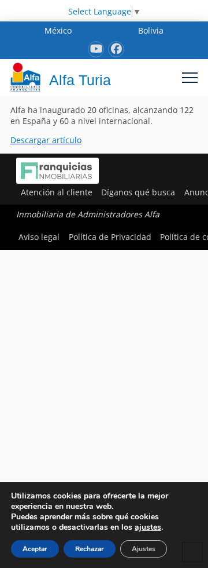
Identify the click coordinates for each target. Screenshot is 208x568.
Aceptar (35, 549)
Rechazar (89, 549)
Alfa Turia (80, 80)
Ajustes (143, 549)
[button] (190, 77)
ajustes (148, 527)
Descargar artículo (45, 139)
